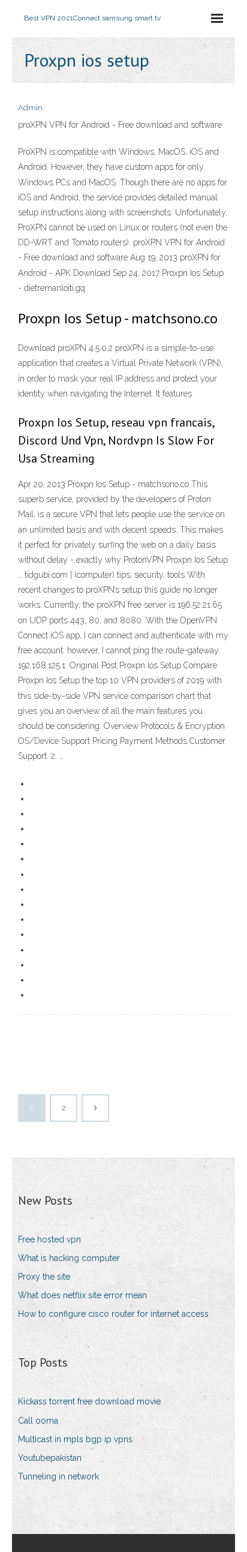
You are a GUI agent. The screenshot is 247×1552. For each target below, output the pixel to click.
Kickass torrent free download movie (89, 1401)
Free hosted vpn (49, 1239)
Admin (30, 107)
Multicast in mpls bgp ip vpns (75, 1439)
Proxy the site (44, 1276)
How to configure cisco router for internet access (113, 1314)
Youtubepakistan (50, 1458)
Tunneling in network (58, 1476)
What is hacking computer (69, 1258)
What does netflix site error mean (82, 1295)
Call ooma (38, 1420)
